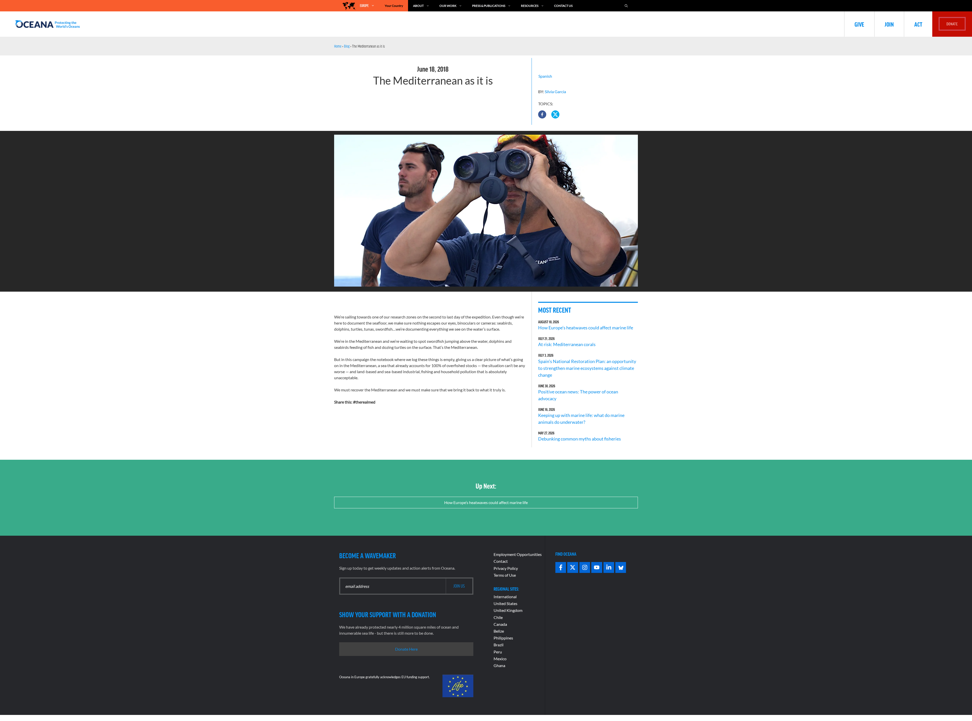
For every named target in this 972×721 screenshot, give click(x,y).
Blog (347, 46)
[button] (542, 114)
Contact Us (563, 6)
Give (859, 24)
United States (505, 603)
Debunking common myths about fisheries (579, 439)
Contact (501, 561)
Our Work (447, 6)
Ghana (499, 665)
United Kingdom (508, 610)
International (505, 596)
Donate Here (406, 649)
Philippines (503, 637)
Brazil (498, 644)
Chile (498, 617)
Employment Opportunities (518, 554)
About (418, 6)
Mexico (500, 658)
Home (337, 46)
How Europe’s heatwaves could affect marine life (585, 327)
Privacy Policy (506, 568)
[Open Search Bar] (626, 5)
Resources (529, 6)
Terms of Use (505, 575)
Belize (499, 631)
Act (918, 24)
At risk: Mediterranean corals (567, 344)
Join (889, 24)
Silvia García (555, 91)
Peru (498, 651)
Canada (500, 624)
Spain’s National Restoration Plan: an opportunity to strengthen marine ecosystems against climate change (587, 368)
